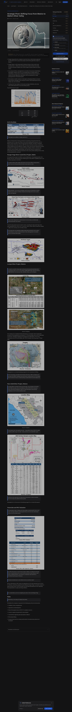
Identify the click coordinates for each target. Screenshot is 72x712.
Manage (21, 708)
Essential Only (40, 708)
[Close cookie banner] (51, 703)
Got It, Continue (48, 708)
